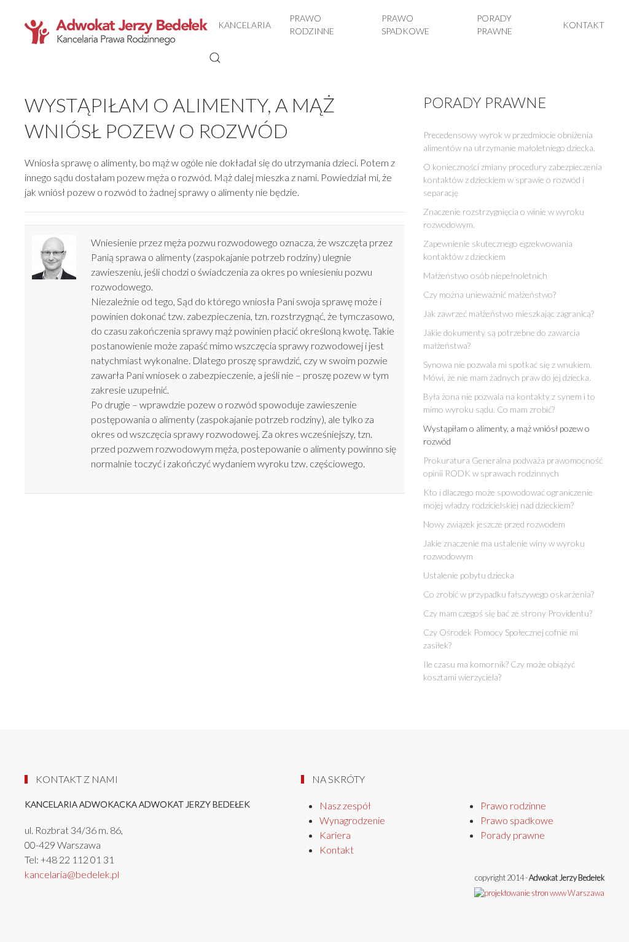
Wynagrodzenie (352, 820)
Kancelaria (244, 25)
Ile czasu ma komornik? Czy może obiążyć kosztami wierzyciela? (499, 670)
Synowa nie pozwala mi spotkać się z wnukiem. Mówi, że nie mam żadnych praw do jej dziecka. (507, 371)
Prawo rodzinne (311, 24)
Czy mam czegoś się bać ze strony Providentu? (507, 613)
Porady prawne (494, 24)
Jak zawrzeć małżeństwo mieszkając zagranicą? (508, 313)
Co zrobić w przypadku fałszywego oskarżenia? (508, 594)
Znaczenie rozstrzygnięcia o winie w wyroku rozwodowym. (503, 218)
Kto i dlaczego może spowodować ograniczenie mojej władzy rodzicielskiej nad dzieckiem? (508, 498)
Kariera (335, 835)
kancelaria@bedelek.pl (72, 874)
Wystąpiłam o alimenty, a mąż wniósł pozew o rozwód (506, 434)
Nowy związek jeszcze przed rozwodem (494, 524)
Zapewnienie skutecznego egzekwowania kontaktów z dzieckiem (497, 250)
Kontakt (583, 25)
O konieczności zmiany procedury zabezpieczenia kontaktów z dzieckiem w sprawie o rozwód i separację (512, 180)
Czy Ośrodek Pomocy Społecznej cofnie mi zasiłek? (500, 638)
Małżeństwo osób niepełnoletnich (485, 275)
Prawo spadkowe (405, 24)
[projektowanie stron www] (539, 892)
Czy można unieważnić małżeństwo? (489, 294)
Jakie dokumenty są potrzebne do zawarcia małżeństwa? (501, 339)
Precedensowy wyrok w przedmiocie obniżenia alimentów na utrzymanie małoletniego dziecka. (509, 141)
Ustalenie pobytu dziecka (468, 575)
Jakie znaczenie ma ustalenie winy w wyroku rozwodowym (504, 549)
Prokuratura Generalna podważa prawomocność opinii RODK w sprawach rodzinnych (513, 466)
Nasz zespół (345, 805)
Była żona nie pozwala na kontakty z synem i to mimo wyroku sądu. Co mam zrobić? (509, 403)
